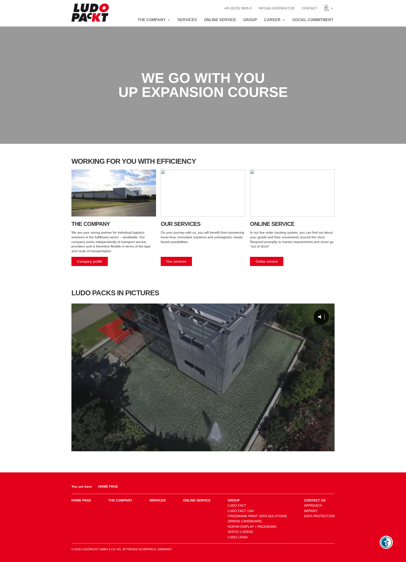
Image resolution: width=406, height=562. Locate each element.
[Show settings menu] (285, 446)
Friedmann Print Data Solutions (257, 516)
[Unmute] (274, 446)
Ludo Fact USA (241, 511)
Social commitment (312, 20)
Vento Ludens (240, 532)
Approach (313, 505)
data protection (319, 516)
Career (272, 20)
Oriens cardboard (245, 521)
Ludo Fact (237, 505)
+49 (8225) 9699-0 (238, 8)
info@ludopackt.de (277, 8)
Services (187, 20)
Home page (81, 500)
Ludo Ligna (238, 537)
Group (250, 20)
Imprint (311, 511)
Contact (309, 8)
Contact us (314, 500)
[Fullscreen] (296, 446)
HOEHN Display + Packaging (252, 526)
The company (152, 20)
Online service (220, 20)
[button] (329, 8)
